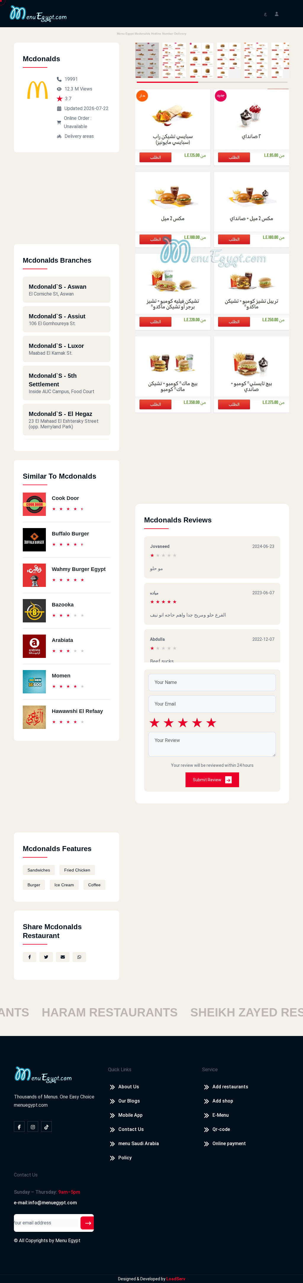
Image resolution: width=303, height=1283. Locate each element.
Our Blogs (129, 1101)
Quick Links (119, 1069)
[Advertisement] (66, 202)
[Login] (276, 13)
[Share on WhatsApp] (79, 957)
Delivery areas (79, 136)
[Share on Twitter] (46, 957)
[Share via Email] (63, 957)
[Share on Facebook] (29, 957)
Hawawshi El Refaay (77, 711)
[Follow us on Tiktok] (46, 1126)
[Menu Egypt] (38, 13)
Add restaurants (230, 1087)
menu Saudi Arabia (138, 1143)
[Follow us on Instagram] (33, 1126)
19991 (71, 79)
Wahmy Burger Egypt (79, 569)
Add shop (222, 1101)
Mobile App (130, 1115)
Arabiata (62, 640)
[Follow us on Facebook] (19, 1126)
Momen (61, 676)
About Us (128, 1087)
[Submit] (88, 1222)
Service (210, 1069)
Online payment (229, 1143)
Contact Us (131, 1129)
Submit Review (207, 779)
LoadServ (175, 1278)
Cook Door (65, 498)
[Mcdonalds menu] (147, 60)
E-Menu (220, 1115)
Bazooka (63, 605)
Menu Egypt (67, 1240)
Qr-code (221, 1129)
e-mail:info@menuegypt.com (45, 1202)
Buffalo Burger (70, 534)
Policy (125, 1158)
